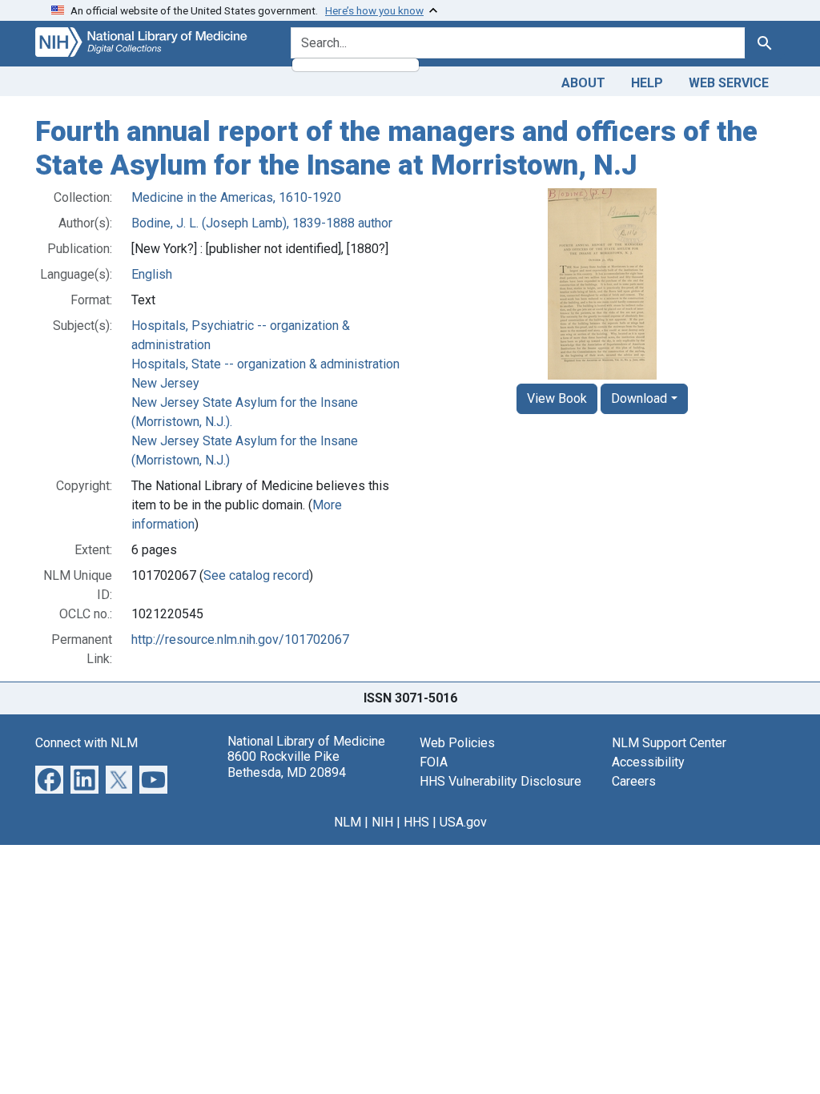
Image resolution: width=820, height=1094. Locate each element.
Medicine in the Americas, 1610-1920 (236, 197)
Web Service (729, 82)
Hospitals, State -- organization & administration (265, 364)
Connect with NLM (86, 742)
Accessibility (648, 762)
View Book (557, 398)
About (583, 82)
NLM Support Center (669, 742)
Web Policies (457, 742)
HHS (416, 822)
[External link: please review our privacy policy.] (49, 778)
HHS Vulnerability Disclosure (500, 781)
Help (647, 82)
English (151, 274)
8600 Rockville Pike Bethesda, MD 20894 (286, 764)
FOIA (434, 762)
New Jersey (165, 383)
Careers (634, 781)
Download (639, 398)
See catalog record (256, 575)
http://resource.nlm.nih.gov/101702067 (240, 639)
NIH (382, 822)
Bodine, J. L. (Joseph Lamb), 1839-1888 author (261, 223)
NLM (347, 822)
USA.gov (463, 822)
